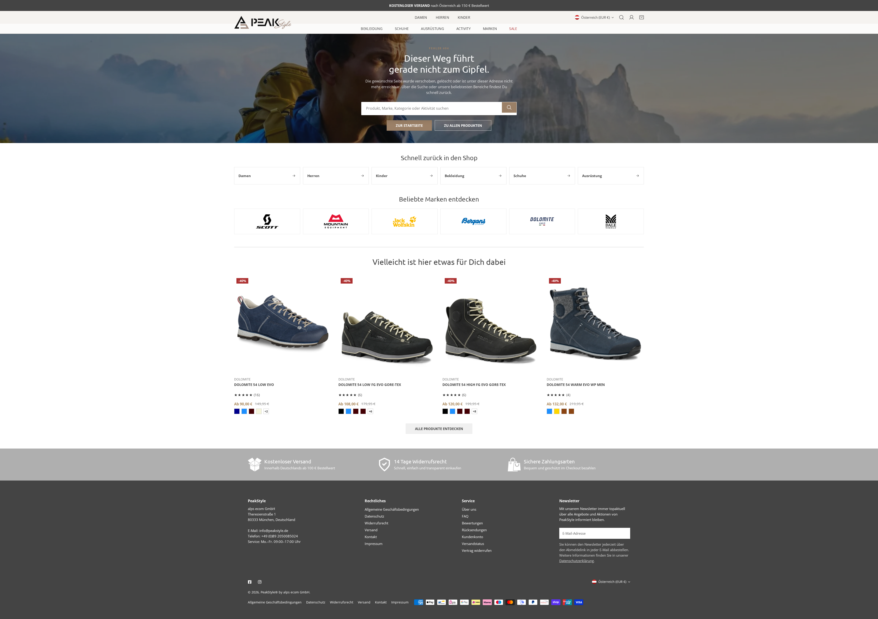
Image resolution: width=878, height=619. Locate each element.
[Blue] (237, 411)
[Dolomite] (542, 221)
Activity (463, 28)
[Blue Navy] (549, 411)
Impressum (374, 543)
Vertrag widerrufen (477, 550)
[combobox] (431, 108)
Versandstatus (473, 543)
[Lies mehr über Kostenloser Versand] (255, 464)
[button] (642, 17)
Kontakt (371, 536)
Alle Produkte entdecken (439, 428)
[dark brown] (251, 411)
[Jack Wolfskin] (405, 221)
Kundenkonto (472, 536)
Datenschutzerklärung (576, 560)
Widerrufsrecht (376, 523)
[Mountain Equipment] (336, 221)
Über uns (469, 509)
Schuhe (402, 28)
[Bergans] (473, 221)
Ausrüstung (432, 28)
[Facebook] (250, 582)
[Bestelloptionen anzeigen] (282, 366)
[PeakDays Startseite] (262, 22)
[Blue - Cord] (244, 411)
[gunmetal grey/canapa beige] (259, 411)
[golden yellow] (556, 411)
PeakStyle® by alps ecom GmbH (285, 592)
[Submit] (624, 533)
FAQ (465, 516)
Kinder (464, 17)
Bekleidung (372, 28)
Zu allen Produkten (463, 125)
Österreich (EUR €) (595, 17)
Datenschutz (374, 516)
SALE (513, 28)
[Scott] (267, 221)
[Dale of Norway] (611, 221)
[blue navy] (348, 411)
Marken (490, 28)
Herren (442, 17)
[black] (341, 411)
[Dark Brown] (363, 411)
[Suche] (621, 17)
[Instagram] (260, 582)
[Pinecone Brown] (571, 411)
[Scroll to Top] (869, 594)
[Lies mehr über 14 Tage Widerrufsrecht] (384, 464)
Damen (421, 17)
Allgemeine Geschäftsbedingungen (392, 509)
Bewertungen (472, 523)
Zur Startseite (409, 125)
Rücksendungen (474, 530)
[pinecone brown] (564, 411)
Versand (371, 530)
